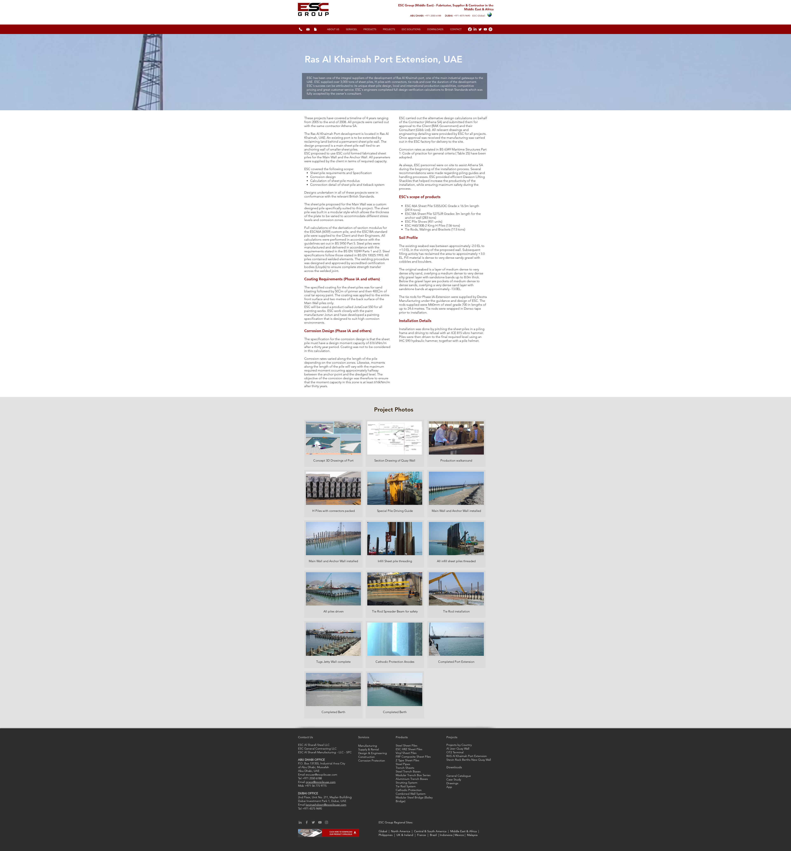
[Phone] (300, 29)
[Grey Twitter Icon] (313, 822)
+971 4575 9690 (462, 15)
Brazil (432, 835)
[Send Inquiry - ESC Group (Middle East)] (308, 29)
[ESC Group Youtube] (485, 29)
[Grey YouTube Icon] (320, 822)
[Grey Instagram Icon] (326, 822)
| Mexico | (459, 835)
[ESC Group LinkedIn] (475, 29)
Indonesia (446, 835)
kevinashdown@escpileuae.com (326, 804)
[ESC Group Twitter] (480, 29)
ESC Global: (478, 15)
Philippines (386, 835)
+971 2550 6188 (433, 15)
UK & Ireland (405, 835)
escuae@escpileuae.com (321, 774)
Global (383, 831)
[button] (411, 29)
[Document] (315, 29)
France (421, 835)
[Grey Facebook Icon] (307, 822)
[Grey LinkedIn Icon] (300, 822)
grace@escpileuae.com (321, 782)
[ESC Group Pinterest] (490, 29)
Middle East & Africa (463, 831)
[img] (333, 443)
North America (401, 831)
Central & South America (430, 831)
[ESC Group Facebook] (470, 29)
